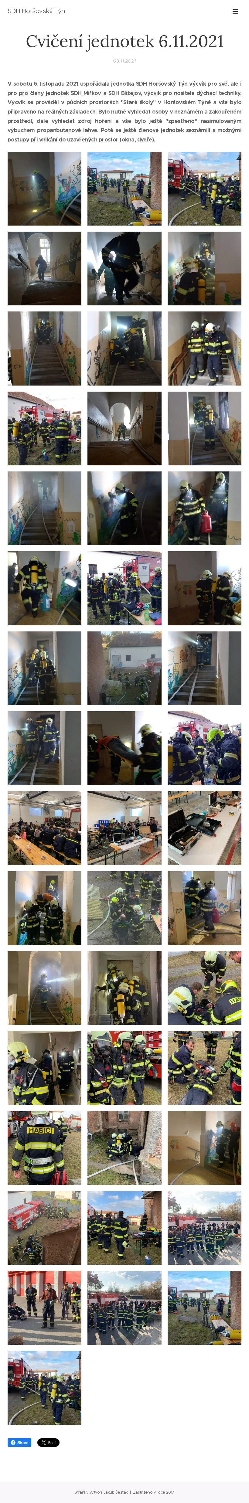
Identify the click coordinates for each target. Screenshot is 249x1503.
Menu (235, 11)
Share (22, 1442)
